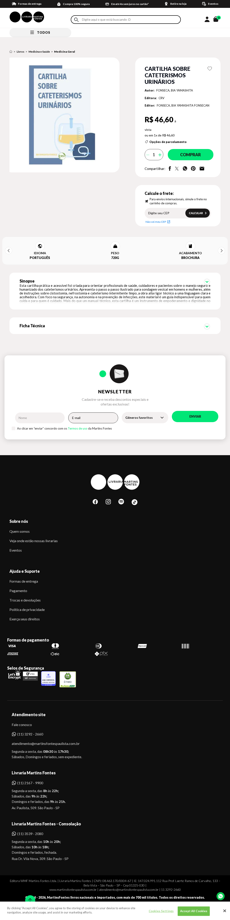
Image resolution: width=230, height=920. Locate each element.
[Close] (224, 911)
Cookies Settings (161, 911)
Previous (8, 250)
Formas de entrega (23, 581)
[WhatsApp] (221, 896)
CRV (161, 98)
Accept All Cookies (193, 911)
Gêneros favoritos (139, 417)
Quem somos (19, 531)
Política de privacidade (27, 609)
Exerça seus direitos (24, 619)
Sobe (28, 897)
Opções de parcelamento (168, 142)
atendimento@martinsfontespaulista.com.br (42, 743)
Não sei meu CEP (156, 221)
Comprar (190, 154)
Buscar (76, 19)
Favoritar (209, 68)
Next (221, 250)
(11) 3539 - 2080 (30, 833)
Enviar (195, 416)
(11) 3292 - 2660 (30, 734)
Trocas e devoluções (25, 600)
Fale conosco (22, 724)
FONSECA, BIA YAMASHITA (174, 90)
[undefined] (65, 115)
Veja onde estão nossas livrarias (33, 541)
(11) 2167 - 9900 (30, 783)
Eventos (15, 550)
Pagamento (18, 590)
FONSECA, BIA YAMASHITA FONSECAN (183, 105)
